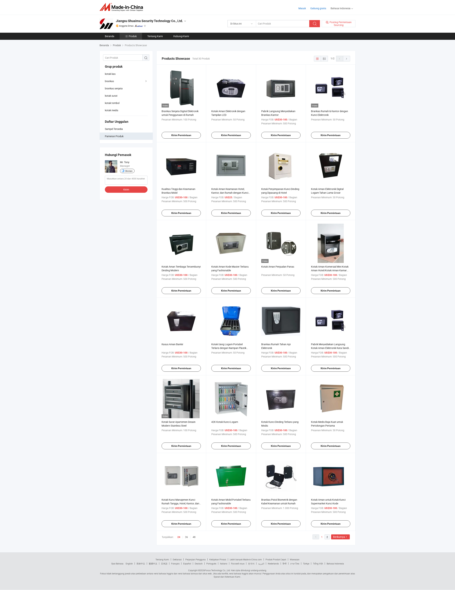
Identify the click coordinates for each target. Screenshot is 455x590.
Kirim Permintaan (181, 135)
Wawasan (294, 559)
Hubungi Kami (181, 36)
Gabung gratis (318, 8)
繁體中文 (153, 563)
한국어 (251, 563)
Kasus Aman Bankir (172, 344)
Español (187, 563)
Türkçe (306, 563)
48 (194, 537)
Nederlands (273, 563)
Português (211, 563)
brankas (109, 81)
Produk (133, 36)
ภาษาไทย (294, 563)
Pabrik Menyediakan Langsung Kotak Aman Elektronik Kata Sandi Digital (330, 348)
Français (175, 563)
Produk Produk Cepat (276, 559)
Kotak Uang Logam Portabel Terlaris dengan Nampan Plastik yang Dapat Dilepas (228, 348)
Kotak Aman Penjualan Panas (277, 266)
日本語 (164, 563)
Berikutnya (339, 536)
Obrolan (129, 170)
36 (186, 537)
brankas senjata (114, 88)
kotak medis (111, 110)
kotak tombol (112, 103)
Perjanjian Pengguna (195, 559)
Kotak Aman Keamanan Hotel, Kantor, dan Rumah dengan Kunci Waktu (229, 192)
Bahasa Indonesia (335, 563)
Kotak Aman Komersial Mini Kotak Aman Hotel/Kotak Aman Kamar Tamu (330, 270)
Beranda (109, 36)
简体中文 (140, 563)
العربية (261, 563)
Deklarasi (177, 559)
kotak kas (110, 74)
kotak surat (111, 95)
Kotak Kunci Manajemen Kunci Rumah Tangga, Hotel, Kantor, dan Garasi (180, 503)
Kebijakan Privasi (217, 559)
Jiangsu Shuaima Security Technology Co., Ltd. (149, 21)
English (129, 563)
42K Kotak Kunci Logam (224, 422)
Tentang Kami (155, 36)
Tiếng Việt (318, 563)
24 (178, 537)
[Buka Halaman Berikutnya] (346, 58)
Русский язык (237, 563)
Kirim (126, 189)
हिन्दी (285, 563)
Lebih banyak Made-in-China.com (246, 559)
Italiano (223, 563)
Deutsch (199, 563)
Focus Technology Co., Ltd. (217, 570)
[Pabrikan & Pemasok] (122, 7)
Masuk (302, 8)
